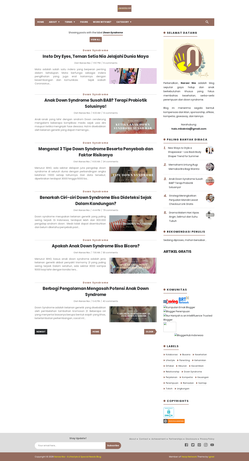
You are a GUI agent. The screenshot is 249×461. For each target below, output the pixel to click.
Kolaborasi (171, 354)
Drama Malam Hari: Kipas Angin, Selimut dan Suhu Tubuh (184, 217)
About (132, 438)
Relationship (172, 371)
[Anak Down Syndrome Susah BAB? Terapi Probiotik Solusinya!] (133, 126)
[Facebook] (186, 445)
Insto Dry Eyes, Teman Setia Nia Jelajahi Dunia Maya (96, 56)
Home (95, 331)
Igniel (211, 456)
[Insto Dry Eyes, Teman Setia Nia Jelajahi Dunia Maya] (133, 76)
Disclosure (191, 438)
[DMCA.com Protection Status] (168, 416)
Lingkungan (183, 388)
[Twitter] (193, 445)
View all (96, 39)
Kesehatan (200, 354)
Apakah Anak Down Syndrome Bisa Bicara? (96, 246)
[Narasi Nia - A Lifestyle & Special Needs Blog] (125, 11)
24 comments (110, 161)
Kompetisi (187, 377)
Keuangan (203, 377)
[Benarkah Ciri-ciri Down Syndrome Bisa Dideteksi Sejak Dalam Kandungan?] (133, 223)
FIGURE (84, 22)
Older (149, 331)
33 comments (110, 252)
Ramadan (188, 383)
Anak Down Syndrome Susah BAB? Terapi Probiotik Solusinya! (186, 183)
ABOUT (53, 22)
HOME (40, 22)
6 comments (110, 63)
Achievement (158, 438)
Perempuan (171, 383)
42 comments (110, 301)
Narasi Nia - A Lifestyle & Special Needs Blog (77, 456)
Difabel (169, 365)
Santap (202, 383)
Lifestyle (170, 360)
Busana (186, 354)
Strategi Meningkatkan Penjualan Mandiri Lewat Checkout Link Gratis (183, 200)
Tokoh (168, 388)
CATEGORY (122, 22)
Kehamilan (200, 360)
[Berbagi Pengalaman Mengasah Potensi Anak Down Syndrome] (133, 314)
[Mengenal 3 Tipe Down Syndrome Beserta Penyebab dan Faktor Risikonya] (133, 174)
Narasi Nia (85, 63)
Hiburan (182, 365)
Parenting (184, 360)
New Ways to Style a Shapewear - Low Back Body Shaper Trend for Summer (184, 152)
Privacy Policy (207, 438)
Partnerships (176, 438)
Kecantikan (197, 365)
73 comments (110, 210)
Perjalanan (171, 377)
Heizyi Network (189, 456)
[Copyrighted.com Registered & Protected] (174, 422)
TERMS (68, 22)
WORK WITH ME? (102, 22)
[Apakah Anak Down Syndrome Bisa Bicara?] (133, 265)
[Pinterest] (199, 445)
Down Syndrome (96, 50)
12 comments (110, 112)
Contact (143, 438)
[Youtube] (212, 445)
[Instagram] (206, 445)
